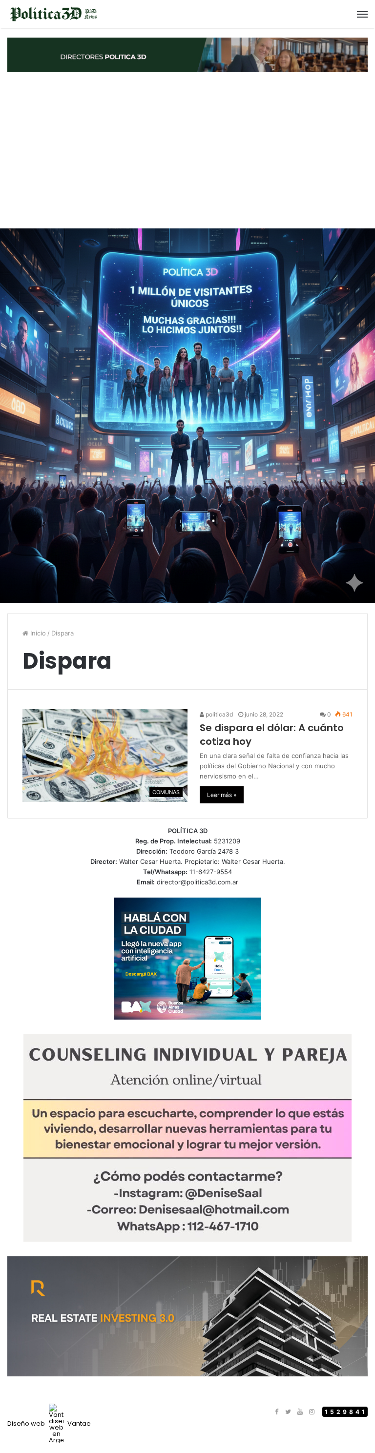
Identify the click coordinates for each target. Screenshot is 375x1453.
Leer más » (221, 794)
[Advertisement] (187, 150)
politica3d (218, 714)
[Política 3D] (53, 14)
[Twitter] (288, 1412)
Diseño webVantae (49, 1423)
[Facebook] (276, 1412)
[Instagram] (311, 1412)
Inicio (37, 633)
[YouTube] (300, 1412)
